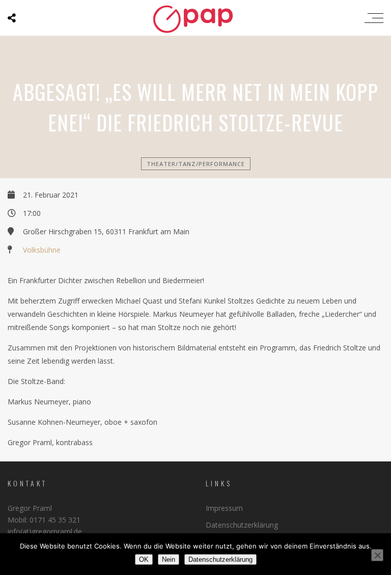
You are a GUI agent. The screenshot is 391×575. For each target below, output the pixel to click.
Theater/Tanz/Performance (196, 164)
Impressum (224, 508)
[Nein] (377, 555)
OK (144, 559)
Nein (168, 559)
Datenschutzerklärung (242, 525)
